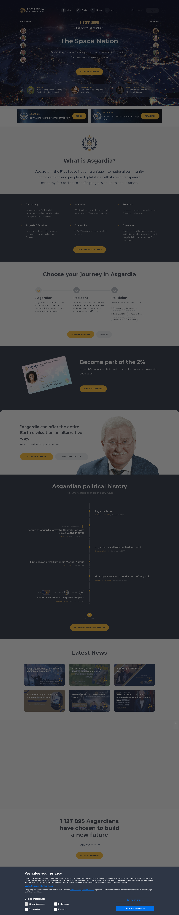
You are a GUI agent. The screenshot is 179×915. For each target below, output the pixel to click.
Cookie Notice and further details (39, 886)
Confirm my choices (135, 900)
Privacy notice (88, 889)
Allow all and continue (135, 908)
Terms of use (75, 889)
